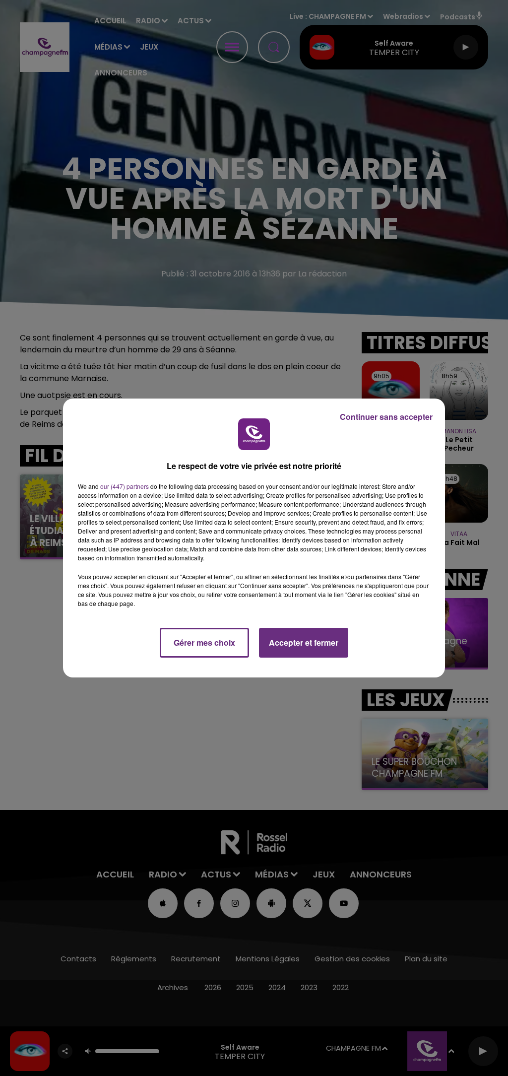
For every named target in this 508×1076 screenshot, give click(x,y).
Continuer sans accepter (386, 416)
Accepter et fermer (303, 642)
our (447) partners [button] (124, 486)
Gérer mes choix (204, 642)
